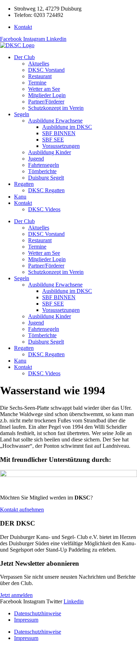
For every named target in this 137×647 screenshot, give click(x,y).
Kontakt (23, 203)
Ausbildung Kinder (49, 152)
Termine (37, 83)
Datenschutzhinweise (37, 613)
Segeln (21, 114)
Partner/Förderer (46, 102)
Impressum (26, 620)
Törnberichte (42, 171)
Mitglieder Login (47, 95)
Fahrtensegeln (43, 165)
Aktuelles (38, 64)
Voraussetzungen (61, 146)
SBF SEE (53, 140)
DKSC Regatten (46, 190)
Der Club (24, 57)
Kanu (20, 197)
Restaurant (40, 76)
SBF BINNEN (59, 133)
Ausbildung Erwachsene (55, 121)
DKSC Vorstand (46, 70)
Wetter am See (44, 89)
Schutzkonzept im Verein (56, 108)
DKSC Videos (44, 209)
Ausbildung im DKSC (67, 127)
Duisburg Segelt (46, 178)
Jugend (36, 159)
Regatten (24, 184)
